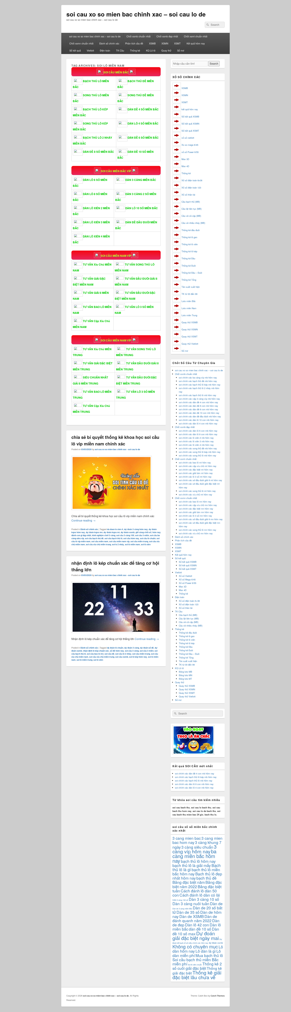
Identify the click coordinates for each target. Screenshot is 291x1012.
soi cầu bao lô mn (95, 653)
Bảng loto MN (185, 675)
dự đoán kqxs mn (94, 532)
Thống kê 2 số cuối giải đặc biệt (197, 966)
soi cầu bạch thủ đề (94, 538)
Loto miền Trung (189, 315)
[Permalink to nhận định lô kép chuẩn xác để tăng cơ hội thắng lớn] (116, 634)
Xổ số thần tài (188, 194)
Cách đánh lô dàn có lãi (200, 895)
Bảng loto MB (185, 671)
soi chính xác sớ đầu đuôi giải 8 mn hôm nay (201, 519)
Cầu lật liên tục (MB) (192, 208)
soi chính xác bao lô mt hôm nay (195, 462)
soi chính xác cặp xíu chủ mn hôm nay (198, 505)
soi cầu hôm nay (131, 538)
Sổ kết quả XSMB (190, 116)
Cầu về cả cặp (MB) (191, 215)
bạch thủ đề (206, 878)
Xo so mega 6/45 (190, 144)
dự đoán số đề (147, 647)
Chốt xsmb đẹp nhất (167, 36)
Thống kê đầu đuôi (191, 230)
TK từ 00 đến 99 (189, 293)
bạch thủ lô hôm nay (198, 861)
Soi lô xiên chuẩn (195, 964)
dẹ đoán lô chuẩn (115, 647)
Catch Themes (218, 995)
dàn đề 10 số (200, 929)
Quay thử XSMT (190, 336)
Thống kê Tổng (189, 279)
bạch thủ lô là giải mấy (191, 865)
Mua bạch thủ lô (209, 955)
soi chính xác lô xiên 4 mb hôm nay (196, 444)
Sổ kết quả (75, 50)
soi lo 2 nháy (118, 544)
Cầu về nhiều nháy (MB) (193, 222)
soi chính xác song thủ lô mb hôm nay (197, 455)
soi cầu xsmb (121, 656)
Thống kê (135, 50)
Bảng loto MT (185, 678)
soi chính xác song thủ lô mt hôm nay (197, 491)
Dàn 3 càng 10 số (204, 899)
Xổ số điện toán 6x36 (192, 180)
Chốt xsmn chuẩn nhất (81, 43)
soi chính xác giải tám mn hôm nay (196, 512)
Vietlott (90, 50)
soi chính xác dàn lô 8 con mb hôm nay (198, 434)
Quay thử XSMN (190, 329)
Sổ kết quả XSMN (190, 123)
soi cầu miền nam (99, 541)
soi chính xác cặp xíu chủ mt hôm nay (197, 466)
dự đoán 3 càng (131, 647)
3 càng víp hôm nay (194, 849)
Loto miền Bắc (189, 301)
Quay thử (166, 50)
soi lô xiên (146, 544)
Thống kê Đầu (188, 258)
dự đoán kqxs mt (112, 532)
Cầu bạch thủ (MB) (191, 201)
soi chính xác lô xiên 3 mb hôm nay (196, 441)
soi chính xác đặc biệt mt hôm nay (196, 469)
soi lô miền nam (132, 544)
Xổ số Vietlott (185, 576)
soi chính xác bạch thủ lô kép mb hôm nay (199, 384)
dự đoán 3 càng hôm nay (136, 529)
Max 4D (185, 166)
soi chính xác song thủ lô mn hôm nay (197, 529)
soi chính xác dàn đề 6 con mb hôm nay (198, 405)
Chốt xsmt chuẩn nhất (195, 36)
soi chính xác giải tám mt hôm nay (196, 473)
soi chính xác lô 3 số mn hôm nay (195, 515)
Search (214, 63)
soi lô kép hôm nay (138, 656)
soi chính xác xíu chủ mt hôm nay (195, 494)
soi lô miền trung (84, 659)
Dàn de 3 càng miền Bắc (182, 908)
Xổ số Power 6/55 (187, 583)
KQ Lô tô (150, 50)
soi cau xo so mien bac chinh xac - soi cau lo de (117, 449)
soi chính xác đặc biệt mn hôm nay (196, 508)
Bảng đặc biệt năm (188, 882)
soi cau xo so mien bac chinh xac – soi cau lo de (136, 14)
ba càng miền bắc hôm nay (194, 856)
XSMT (177, 43)
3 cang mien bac (186, 838)
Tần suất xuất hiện (191, 286)
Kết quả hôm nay (196, 43)
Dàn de (216, 903)
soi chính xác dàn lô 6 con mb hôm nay (198, 430)
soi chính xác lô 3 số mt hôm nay (195, 476)
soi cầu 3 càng (132, 650)
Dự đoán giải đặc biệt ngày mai (195, 935)
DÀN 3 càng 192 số (180, 900)
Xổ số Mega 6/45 (187, 579)
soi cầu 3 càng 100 (125, 535)
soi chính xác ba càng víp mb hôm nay (198, 377)
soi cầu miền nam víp (119, 541)
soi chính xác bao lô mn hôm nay (195, 501)
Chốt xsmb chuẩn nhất (138, 36)
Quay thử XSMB (190, 322)
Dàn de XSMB (191, 916)
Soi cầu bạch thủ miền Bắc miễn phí (195, 962)
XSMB (152, 43)
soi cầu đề (109, 653)
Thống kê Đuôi (189, 265)
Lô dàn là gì (206, 951)
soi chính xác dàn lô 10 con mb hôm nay (199, 420)
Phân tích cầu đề (134, 43)
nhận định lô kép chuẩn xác (96, 650)
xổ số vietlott (188, 137)
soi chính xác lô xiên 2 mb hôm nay (196, 437)
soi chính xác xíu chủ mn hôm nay (196, 533)
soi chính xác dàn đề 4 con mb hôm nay (198, 402)
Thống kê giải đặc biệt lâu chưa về (196, 975)
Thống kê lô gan (189, 237)
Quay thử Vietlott (190, 343)
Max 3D (185, 159)
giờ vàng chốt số (143, 532)
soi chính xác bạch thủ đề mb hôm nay (198, 381)
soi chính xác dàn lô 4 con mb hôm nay (198, 423)
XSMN (164, 43)
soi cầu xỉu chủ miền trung (98, 544)
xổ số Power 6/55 (190, 152)
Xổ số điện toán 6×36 (189, 600)
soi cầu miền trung (139, 541)
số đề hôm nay (117, 650)
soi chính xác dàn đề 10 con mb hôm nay (199, 412)
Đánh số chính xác (109, 43)
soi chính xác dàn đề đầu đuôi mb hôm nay (200, 416)
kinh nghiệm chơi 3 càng (103, 535)
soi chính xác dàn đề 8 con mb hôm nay (198, 409)
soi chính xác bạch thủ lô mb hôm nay (197, 395)
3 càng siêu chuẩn (197, 847)
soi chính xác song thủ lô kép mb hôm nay (199, 451)
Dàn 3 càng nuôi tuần (190, 903)
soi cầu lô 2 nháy (123, 653)
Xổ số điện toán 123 (191, 187)
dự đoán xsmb (128, 532)
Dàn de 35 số (188, 912)
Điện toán (105, 50)
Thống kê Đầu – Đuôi (192, 272)
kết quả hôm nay (190, 109)
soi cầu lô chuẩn (148, 538)
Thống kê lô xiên (190, 244)
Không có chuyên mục (195, 946)
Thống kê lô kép (189, 251)
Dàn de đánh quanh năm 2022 (194, 918)
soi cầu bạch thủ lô (113, 538)
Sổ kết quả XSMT (190, 130)
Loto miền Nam (189, 308)
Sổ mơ (180, 50)
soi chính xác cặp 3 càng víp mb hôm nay (199, 398)
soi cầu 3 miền (142, 535)
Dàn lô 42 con (197, 924)
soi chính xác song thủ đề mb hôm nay (198, 448)
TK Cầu (120, 50)
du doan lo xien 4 (115, 529)
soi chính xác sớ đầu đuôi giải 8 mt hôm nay (200, 480)
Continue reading (83, 520)
